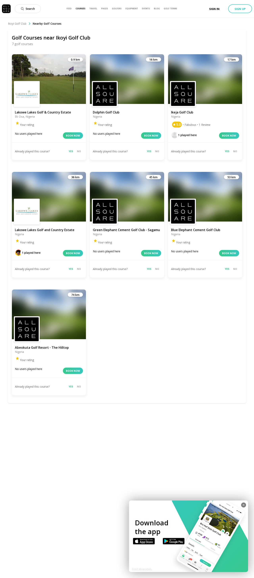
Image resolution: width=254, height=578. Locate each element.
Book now (73, 135)
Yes (71, 151)
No (79, 151)
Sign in (214, 9)
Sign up (240, 9)
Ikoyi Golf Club (17, 23)
